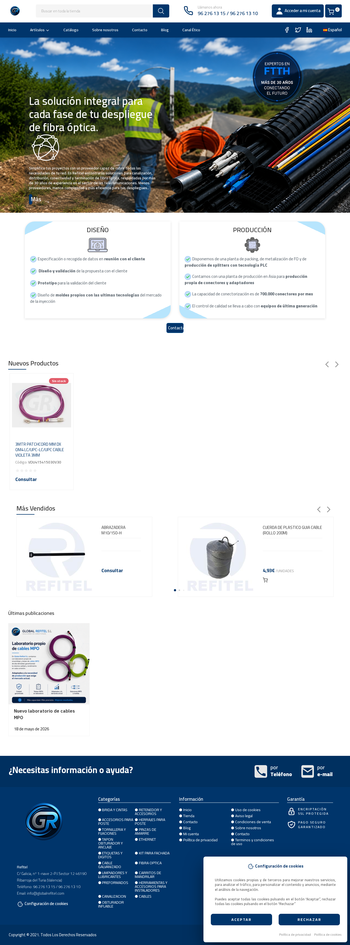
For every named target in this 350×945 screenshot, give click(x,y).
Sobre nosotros (105, 29)
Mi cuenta (191, 834)
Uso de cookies (248, 810)
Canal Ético (191, 29)
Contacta (176, 328)
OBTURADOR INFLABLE (111, 904)
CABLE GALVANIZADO (109, 864)
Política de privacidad (295, 934)
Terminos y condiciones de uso (252, 841)
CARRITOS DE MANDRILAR (148, 874)
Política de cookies (328, 934)
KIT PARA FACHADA (154, 853)
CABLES (145, 896)
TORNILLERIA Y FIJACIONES (112, 831)
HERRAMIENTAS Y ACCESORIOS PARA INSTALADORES (151, 886)
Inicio (12, 29)
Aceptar (241, 919)
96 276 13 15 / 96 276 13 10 (228, 13)
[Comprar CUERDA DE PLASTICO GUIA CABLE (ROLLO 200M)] (265, 580)
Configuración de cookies (46, 904)
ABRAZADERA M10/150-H (113, 530)
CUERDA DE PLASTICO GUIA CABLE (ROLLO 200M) (292, 530)
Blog (165, 29)
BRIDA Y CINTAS (114, 810)
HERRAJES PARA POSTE (150, 821)
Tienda (188, 816)
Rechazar (309, 919)
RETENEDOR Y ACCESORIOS (148, 811)
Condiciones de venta (253, 822)
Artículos (37, 29)
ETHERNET (147, 839)
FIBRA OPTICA (150, 863)
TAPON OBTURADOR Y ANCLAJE (110, 843)
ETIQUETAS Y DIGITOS (110, 855)
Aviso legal (244, 816)
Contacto (139, 29)
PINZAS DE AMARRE (145, 831)
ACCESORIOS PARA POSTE (115, 821)
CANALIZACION (114, 896)
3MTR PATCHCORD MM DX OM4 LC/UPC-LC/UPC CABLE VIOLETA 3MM (39, 450)
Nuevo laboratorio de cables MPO (44, 714)
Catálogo (70, 29)
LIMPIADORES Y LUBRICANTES (112, 874)
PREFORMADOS (115, 882)
